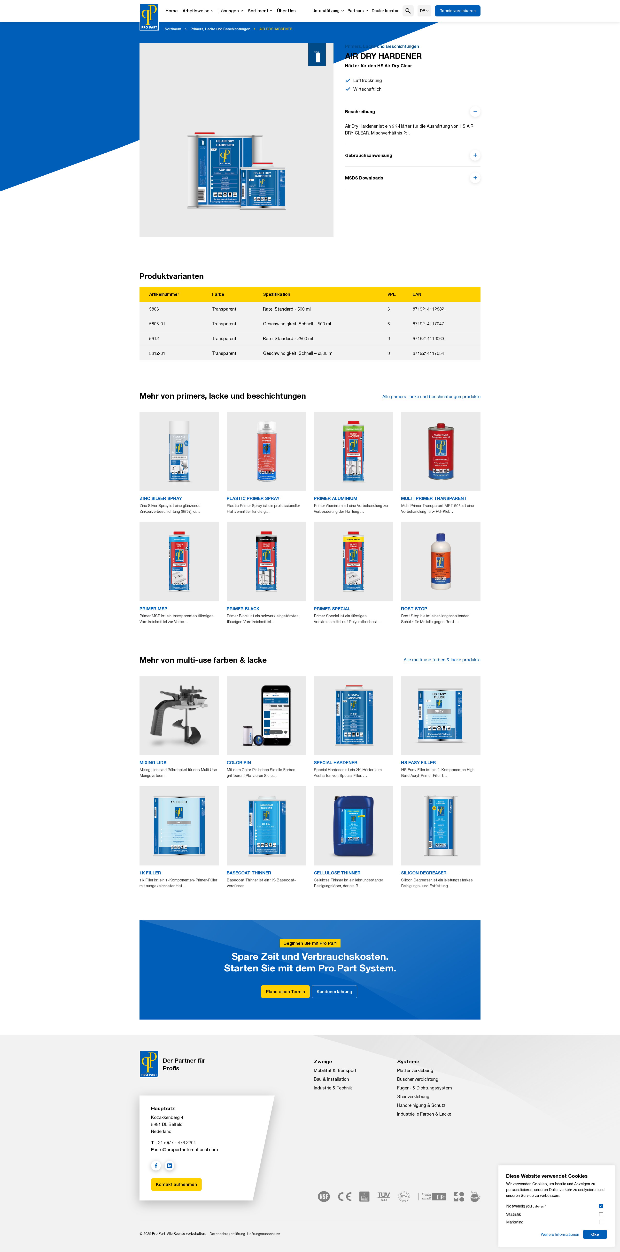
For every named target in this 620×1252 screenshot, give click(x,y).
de (422, 10)
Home (172, 10)
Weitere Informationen (560, 1234)
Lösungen (228, 10)
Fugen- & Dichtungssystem (424, 1087)
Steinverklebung (413, 1096)
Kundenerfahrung (334, 991)
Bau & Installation (331, 1079)
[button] (408, 10)
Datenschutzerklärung (227, 1234)
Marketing (514, 1222)
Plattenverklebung (415, 1070)
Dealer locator (385, 10)
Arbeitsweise (196, 10)
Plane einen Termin (285, 991)
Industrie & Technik (333, 1087)
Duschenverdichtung (417, 1079)
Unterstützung (326, 10)
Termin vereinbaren (458, 10)
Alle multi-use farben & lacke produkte (442, 659)
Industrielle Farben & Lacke (424, 1114)
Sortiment (258, 10)
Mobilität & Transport (335, 1070)
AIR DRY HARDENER (275, 29)
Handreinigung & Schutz (421, 1105)
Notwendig (526, 1206)
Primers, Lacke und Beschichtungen (220, 29)
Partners (356, 10)
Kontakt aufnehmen (176, 1184)
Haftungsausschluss (263, 1234)
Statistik (513, 1214)
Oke (595, 1234)
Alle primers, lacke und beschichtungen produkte (431, 396)
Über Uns (286, 10)
